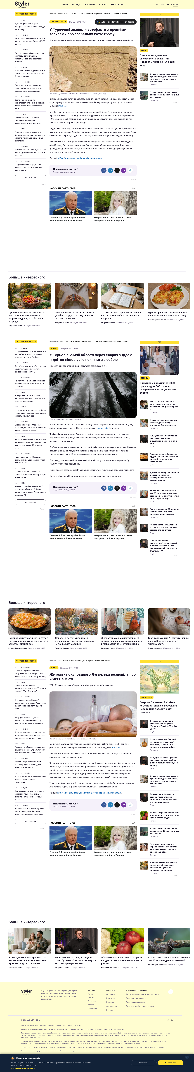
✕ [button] (187, 1057)
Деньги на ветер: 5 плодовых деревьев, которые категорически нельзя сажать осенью (30, 428)
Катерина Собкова (62, 323)
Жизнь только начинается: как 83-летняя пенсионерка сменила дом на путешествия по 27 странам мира (30, 443)
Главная (52, 14)
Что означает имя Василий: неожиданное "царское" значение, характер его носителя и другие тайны (30, 704)
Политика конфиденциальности (140, 1006)
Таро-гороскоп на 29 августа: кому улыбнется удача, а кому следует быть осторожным (28, 88)
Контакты (110, 998)
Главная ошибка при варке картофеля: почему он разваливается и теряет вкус (28, 120)
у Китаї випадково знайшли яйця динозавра (80, 158)
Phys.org (62, 106)
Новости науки (62, 14)
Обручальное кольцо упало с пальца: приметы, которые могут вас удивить (29, 167)
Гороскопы (117, 4)
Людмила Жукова (15, 326)
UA (162, 5)
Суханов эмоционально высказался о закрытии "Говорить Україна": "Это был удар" (157, 60)
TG (110, 170)
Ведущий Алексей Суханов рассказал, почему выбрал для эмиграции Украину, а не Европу (29, 721)
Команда (110, 1002)
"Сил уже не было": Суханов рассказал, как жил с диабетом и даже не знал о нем (30, 398)
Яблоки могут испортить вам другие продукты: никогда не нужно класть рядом (28, 765)
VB (124, 170)
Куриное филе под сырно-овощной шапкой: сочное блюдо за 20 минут (30, 27)
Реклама (110, 1010)
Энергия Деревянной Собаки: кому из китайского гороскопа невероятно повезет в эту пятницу (30, 674)
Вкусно (103, 4)
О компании (111, 1006)
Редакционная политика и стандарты (142, 994)
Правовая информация (136, 1002)
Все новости (30, 177)
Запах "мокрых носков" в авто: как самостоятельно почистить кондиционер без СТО (30, 369)
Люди (65, 4)
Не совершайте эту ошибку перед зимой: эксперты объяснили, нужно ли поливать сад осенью (30, 811)
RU (168, 5)
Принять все (170, 1063)
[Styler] (22, 4)
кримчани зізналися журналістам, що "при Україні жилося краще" (89, 793)
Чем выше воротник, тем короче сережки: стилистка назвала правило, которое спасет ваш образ (29, 795)
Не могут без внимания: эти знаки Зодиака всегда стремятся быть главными (30, 384)
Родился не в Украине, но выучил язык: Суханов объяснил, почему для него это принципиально (30, 750)
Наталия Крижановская (157, 320)
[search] (157, 4)
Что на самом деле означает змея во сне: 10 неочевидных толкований (164, 95)
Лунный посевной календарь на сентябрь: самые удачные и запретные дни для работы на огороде (29, 57)
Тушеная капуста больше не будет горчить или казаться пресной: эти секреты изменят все (30, 413)
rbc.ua (175, 5)
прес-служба (102, 428)
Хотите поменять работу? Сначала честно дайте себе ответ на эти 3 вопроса (30, 152)
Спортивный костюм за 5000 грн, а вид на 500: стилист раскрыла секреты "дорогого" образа (30, 354)
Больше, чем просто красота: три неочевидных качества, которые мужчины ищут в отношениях (164, 78)
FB (104, 170)
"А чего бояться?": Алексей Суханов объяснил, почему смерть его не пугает (30, 474)
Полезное (89, 4)
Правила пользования (136, 998)
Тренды (76, 4)
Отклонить (143, 1063)
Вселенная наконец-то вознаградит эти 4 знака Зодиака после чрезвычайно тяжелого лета (30, 104)
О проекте (110, 994)
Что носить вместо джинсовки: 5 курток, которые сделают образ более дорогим (30, 73)
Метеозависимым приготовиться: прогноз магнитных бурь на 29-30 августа (30, 41)
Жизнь (59, 341)
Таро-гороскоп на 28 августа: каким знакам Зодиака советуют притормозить (30, 460)
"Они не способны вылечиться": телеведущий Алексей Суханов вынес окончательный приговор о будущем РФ (30, 490)
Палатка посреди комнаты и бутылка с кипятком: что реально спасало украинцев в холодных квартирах (30, 136)
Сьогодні (116, 747)
